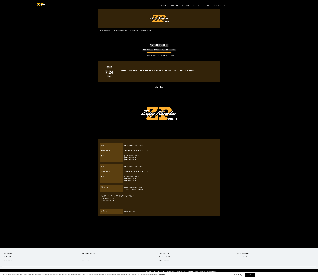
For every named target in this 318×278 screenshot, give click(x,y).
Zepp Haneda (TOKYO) (165, 253)
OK (250, 275)
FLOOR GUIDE (173, 5)
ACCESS (201, 5)
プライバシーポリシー (158, 271)
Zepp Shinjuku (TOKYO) (242, 253)
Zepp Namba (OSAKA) (165, 256)
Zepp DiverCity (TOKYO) (88, 253)
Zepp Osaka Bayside (241, 256)
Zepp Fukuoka (8, 260)
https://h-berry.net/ (129, 211)
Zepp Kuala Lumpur (164, 260)
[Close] (315, 275)
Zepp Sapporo (8, 253)
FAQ (194, 5)
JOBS (208, 5)
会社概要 (148, 271)
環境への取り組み (181, 271)
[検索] (224, 5)
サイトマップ (203, 271)
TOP (100, 30)
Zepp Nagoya (85, 256)
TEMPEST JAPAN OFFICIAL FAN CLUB (136, 150)
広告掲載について (170, 271)
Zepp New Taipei (86, 260)
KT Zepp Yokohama (9, 256)
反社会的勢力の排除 (193, 271)
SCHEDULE (162, 5)
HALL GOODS (185, 5)
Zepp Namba (107, 30)
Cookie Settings (238, 275)
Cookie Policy (161, 274)
